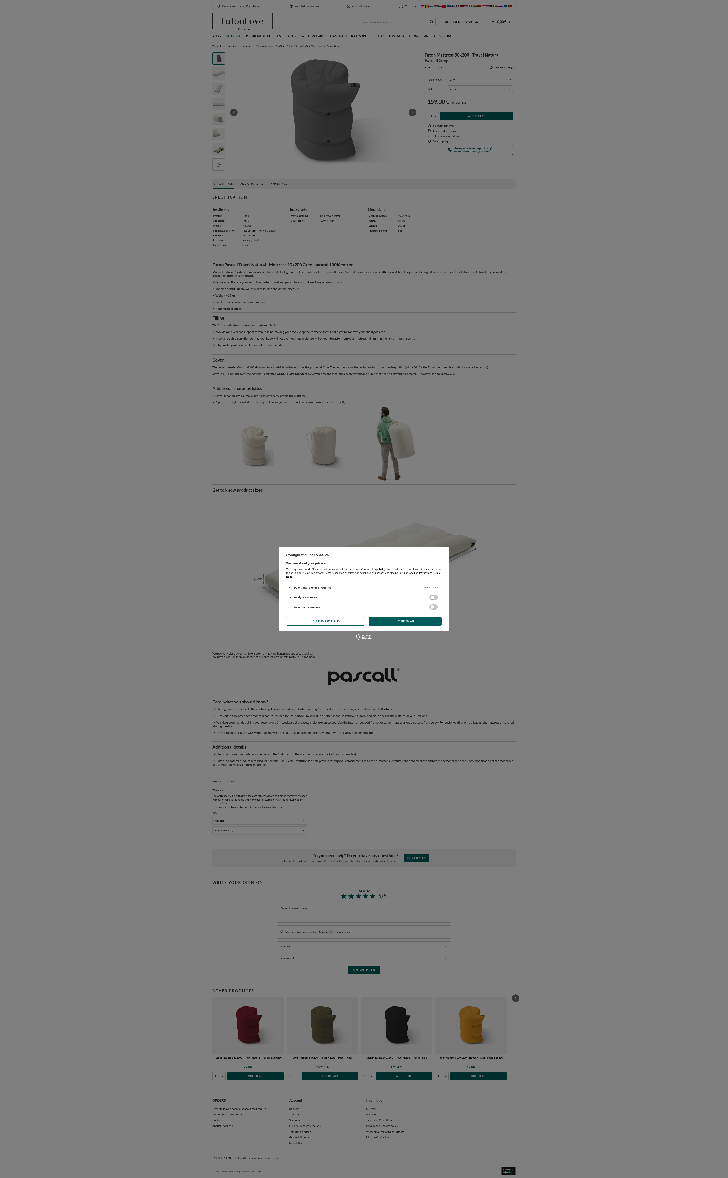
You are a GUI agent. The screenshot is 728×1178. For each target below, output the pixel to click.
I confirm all (405, 621)
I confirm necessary (325, 621)
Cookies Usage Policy (373, 569)
